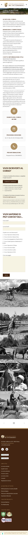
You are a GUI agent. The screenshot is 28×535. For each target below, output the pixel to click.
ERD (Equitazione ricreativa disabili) (9, 488)
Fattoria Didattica (5, 502)
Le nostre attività (5, 466)
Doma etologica (4, 491)
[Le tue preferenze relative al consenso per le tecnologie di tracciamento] (2, 533)
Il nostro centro (4, 473)
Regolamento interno (6, 480)
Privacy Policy (5, 454)
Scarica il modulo (10, 181)
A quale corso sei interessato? (10, 232)
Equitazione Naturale (6, 495)
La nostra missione (5, 471)
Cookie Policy (5, 458)
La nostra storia (4, 476)
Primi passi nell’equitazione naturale (9, 493)
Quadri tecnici (4, 468)
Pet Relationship (5, 504)
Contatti (3, 478)
